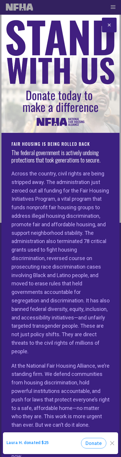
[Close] (109, 25)
